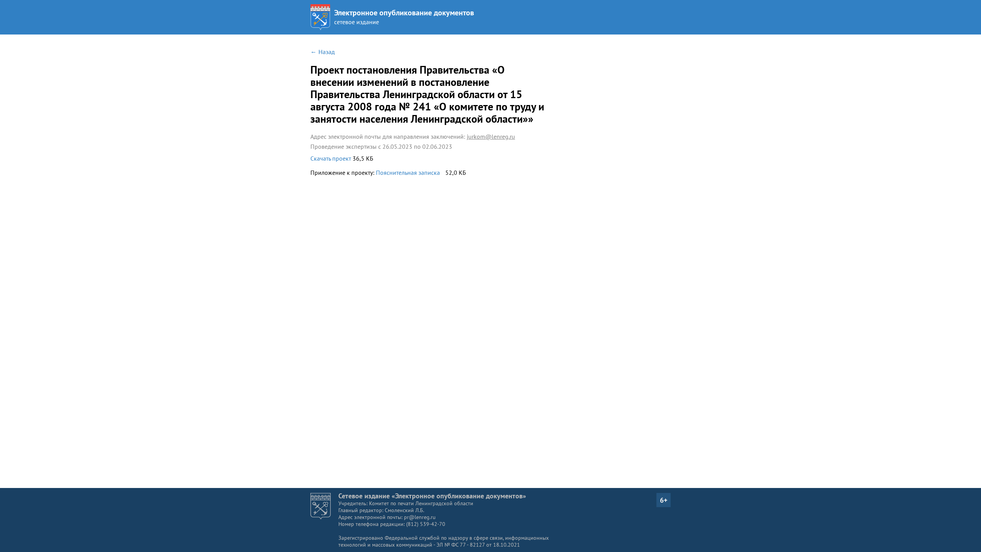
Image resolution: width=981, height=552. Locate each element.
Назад (326, 52)
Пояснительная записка (408, 172)
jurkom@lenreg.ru (491, 136)
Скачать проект (331, 158)
